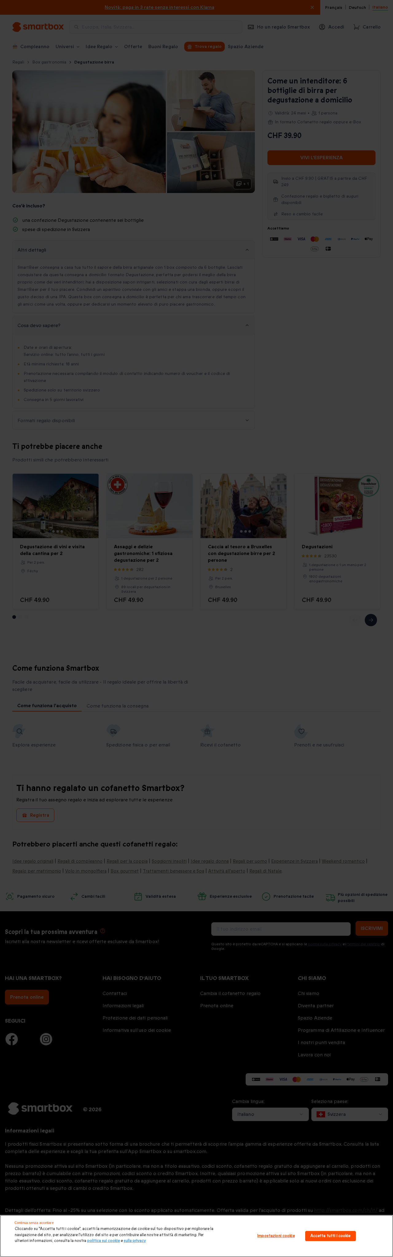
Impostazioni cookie (275, 1236)
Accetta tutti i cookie (330, 1236)
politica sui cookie (103, 1241)
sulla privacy (135, 1241)
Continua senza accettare (34, 1222)
